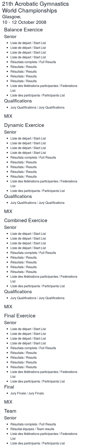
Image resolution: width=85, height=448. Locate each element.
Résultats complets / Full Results (33, 62)
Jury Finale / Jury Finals (27, 393)
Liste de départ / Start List (28, 42)
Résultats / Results (23, 66)
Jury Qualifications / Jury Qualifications (37, 107)
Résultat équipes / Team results (32, 429)
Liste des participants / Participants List (37, 95)
